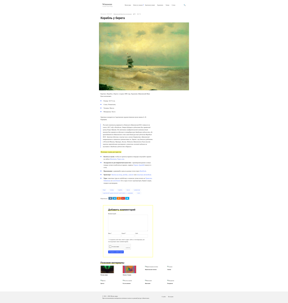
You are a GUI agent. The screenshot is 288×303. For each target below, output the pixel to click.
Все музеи (170, 296)
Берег (104, 190)
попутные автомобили (144, 174)
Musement (113, 159)
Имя (110, 233)
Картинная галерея (150, 5)
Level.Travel (116, 180)
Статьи (173, 5)
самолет (131, 174)
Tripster (135, 165)
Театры (167, 5)
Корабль (120, 190)
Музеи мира (128, 5)
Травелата (149, 178)
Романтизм (137, 190)
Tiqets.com (120, 159)
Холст (138, 193)
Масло (128, 190)
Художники (160, 5)
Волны (112, 190)
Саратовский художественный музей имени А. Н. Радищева (118, 193)
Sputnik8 (141, 165)
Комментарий (112, 213)
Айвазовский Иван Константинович (123, 14)
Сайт (136, 233)
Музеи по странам (138, 5)
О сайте (164, 296)
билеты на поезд (117, 174)
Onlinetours (107, 180)
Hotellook (143, 171)
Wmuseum (107, 4)
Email (124, 233)
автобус (125, 174)
